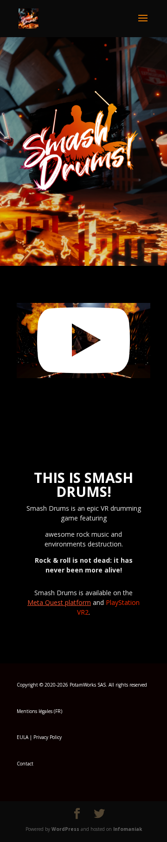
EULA (22, 737)
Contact (25, 763)
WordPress (65, 829)
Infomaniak (127, 829)
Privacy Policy (47, 737)
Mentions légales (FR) (39, 711)
